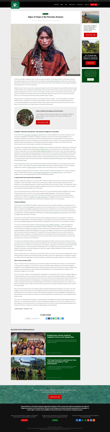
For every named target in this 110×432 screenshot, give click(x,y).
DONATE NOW (89, 34)
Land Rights (26, 308)
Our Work (56, 4)
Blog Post (45, 13)
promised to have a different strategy (49, 224)
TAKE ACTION (90, 62)
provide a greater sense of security (57, 212)
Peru (31, 308)
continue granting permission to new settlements (46, 172)
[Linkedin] (91, 420)
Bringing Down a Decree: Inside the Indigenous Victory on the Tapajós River (60, 336)
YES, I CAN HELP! (41, 122)
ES (16, 0)
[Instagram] (85, 420)
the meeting (73, 243)
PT (17, 0)
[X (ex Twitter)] (82, 420)
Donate (92, 4)
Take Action (72, 4)
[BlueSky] (80, 420)
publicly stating (31, 167)
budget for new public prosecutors (38, 197)
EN (15, 0)
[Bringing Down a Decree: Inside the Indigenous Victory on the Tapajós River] (28, 343)
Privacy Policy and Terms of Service (65, 429)
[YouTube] (88, 420)
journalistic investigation (31, 135)
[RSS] (94, 420)
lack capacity (30, 207)
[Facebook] (77, 420)
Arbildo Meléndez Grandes (43, 151)
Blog (66, 4)
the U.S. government (42, 149)
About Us (87, 4)
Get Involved (80, 4)
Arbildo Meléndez (54, 81)
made (47, 217)
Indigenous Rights (18, 308)
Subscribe (90, 79)
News (61, 4)
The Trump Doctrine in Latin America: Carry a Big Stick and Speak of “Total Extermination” (61, 361)
